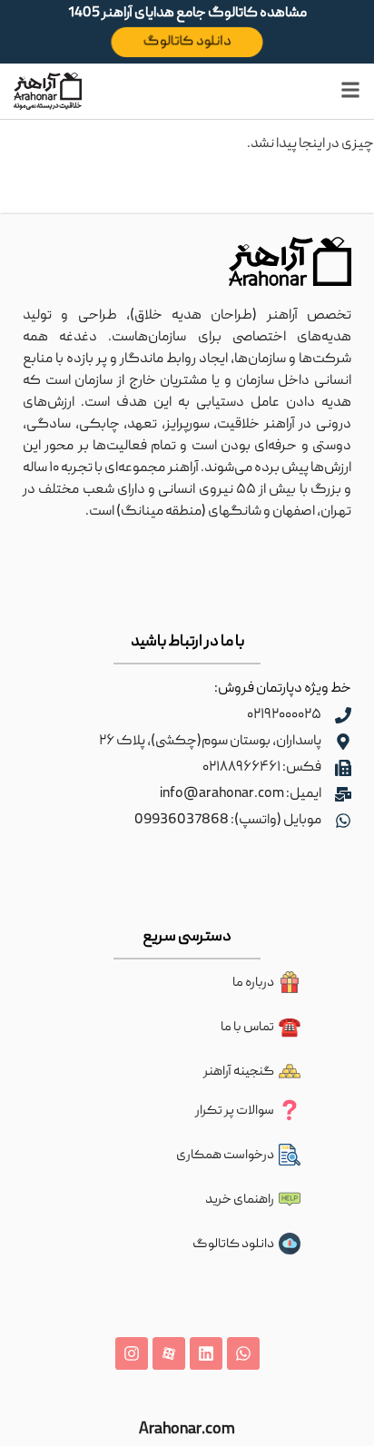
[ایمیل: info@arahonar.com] (343, 794)
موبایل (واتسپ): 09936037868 (227, 821)
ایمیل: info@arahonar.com (240, 794)
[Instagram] (131, 1353)
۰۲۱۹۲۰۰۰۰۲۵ (284, 715)
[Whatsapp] (243, 1353)
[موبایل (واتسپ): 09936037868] (343, 820)
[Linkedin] (206, 1353)
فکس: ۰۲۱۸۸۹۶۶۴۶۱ (261, 768)
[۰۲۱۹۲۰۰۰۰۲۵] (343, 715)
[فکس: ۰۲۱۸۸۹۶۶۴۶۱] (343, 768)
